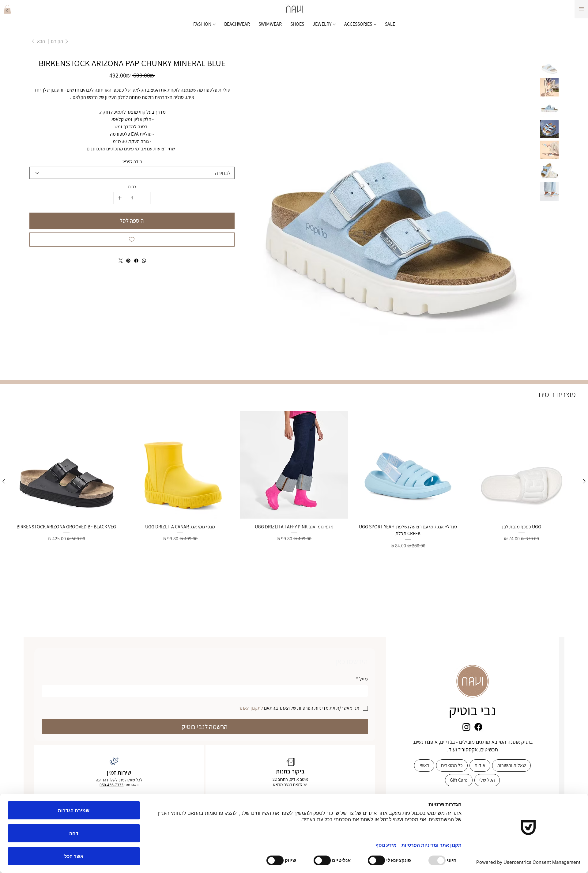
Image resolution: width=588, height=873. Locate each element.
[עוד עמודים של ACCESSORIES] (375, 24)
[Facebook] (478, 727)
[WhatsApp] (144, 261)
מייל (362, 679)
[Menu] (581, 9)
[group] (294, 481)
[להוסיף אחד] (120, 198)
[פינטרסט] (128, 261)
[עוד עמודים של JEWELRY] (334, 24)
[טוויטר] (120, 261)
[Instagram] (466, 727)
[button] (7, 9)
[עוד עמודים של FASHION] (214, 24)
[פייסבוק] (136, 261)
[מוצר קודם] (584, 481)
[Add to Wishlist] (132, 239)
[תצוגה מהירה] (521, 465)
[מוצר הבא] (3, 481)
